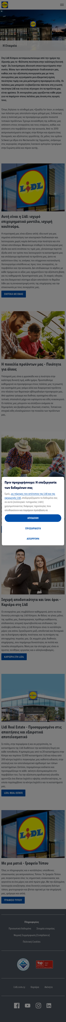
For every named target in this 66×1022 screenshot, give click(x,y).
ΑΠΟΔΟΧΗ (33, 518)
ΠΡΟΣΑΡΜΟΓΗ (33, 528)
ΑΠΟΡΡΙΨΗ (33, 538)
